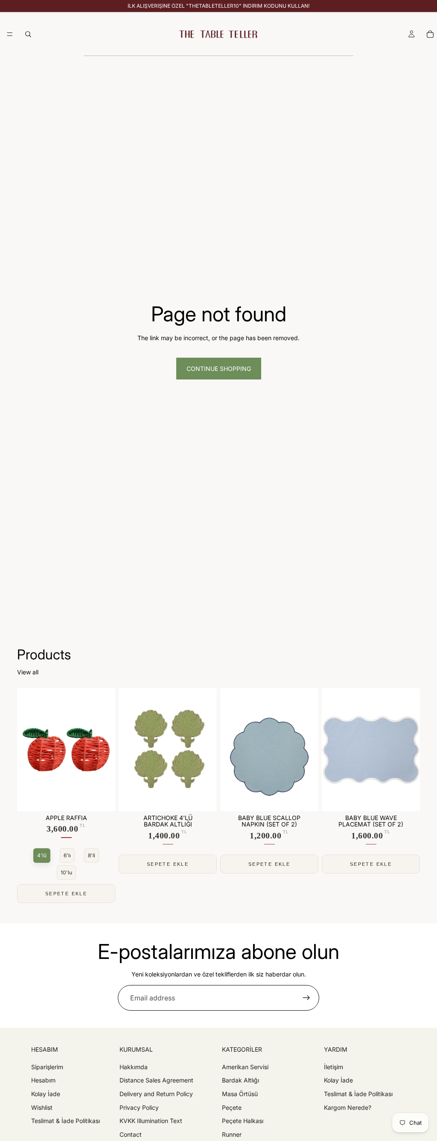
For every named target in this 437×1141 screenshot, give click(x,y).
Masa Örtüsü (240, 1093)
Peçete (232, 1107)
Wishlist (41, 1107)
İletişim (333, 1066)
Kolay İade (45, 1093)
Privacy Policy (139, 1107)
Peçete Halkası (242, 1120)
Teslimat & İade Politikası (65, 1120)
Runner (232, 1134)
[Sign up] (306, 998)
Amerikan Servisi (245, 1066)
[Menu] (10, 34)
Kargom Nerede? (347, 1107)
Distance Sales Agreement (156, 1080)
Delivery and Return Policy (156, 1093)
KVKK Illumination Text (150, 1120)
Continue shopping (218, 368)
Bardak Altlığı (240, 1080)
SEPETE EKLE (66, 893)
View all (27, 672)
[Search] (28, 34)
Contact (130, 1134)
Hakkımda (133, 1066)
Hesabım (43, 1080)
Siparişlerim (47, 1066)
